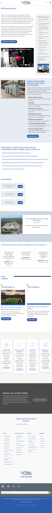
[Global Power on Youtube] (8, 486)
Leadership (42, 440)
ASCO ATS (18, 454)
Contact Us (42, 445)
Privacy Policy (30, 501)
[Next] (49, 225)
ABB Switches (19, 452)
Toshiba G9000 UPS (9, 194)
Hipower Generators (20, 445)
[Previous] (3, 225)
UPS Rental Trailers (9, 202)
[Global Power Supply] (26, 3)
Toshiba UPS (19, 450)
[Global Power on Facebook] (13, 486)
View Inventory (7, 436)
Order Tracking (31, 438)
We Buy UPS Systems (8, 464)
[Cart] (50, 2)
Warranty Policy (31, 449)
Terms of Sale (31, 444)
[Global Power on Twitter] (19, 486)
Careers (42, 443)
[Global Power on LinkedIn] (3, 486)
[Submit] (50, 492)
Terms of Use (22, 501)
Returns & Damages (32, 447)
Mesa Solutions (19, 447)
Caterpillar (18, 443)
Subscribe (42, 447)
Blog (41, 436)
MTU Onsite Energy (20, 440)
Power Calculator (32, 436)
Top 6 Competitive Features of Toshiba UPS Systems (36, 219)
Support (30, 451)
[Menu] (1, 2)
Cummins (18, 438)
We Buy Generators (8, 462)
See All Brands (19, 436)
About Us (42, 438)
